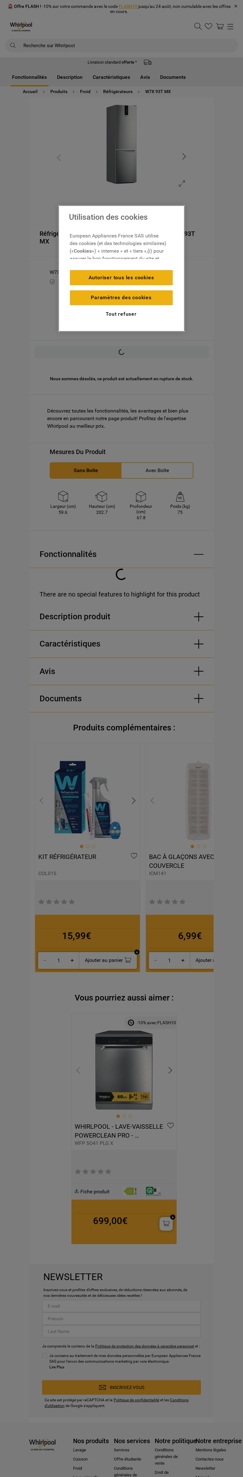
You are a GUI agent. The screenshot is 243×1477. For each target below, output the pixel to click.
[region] (121, 268)
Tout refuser (121, 314)
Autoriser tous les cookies (121, 278)
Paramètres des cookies (121, 297)
